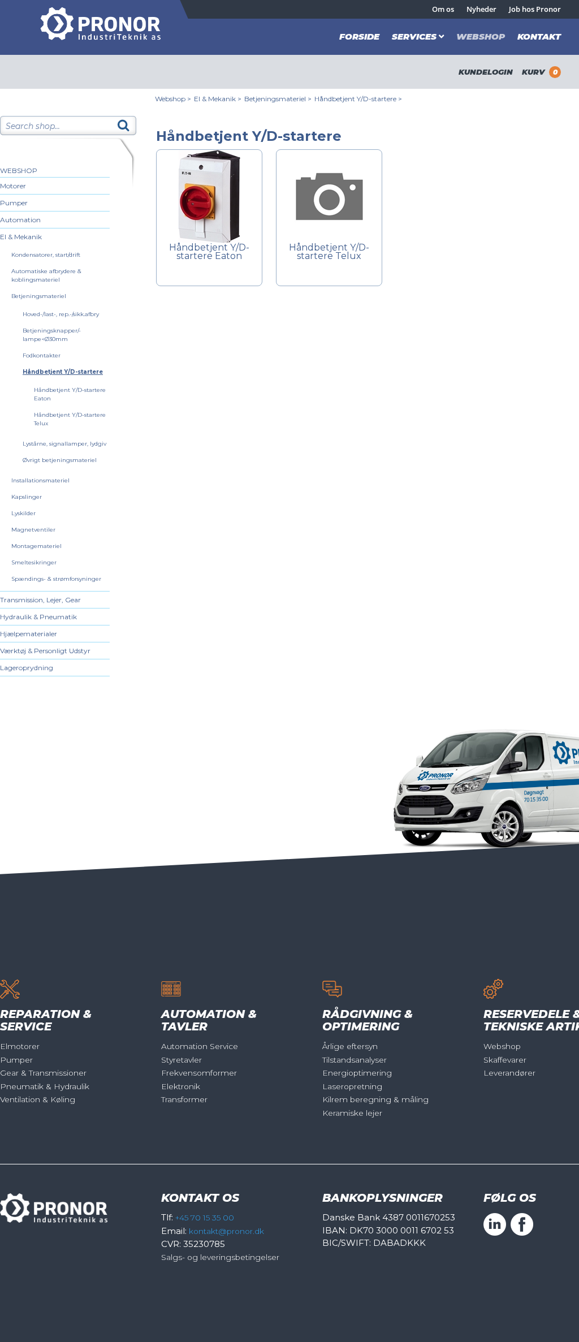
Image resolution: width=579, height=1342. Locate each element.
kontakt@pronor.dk (226, 1231)
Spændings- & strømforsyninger (56, 578)
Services (414, 36)
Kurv (540, 71)
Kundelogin (486, 71)
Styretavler (181, 1059)
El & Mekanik (21, 236)
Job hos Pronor (535, 9)
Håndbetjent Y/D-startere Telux (329, 252)
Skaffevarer (504, 1059)
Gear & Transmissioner (43, 1072)
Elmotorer (20, 1046)
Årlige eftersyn (350, 1046)
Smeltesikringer (34, 562)
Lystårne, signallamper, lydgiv (64, 443)
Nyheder (481, 9)
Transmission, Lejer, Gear (40, 600)
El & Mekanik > (217, 98)
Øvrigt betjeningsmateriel (60, 460)
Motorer (13, 186)
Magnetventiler (33, 529)
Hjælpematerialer (28, 633)
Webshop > (173, 98)
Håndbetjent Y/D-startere (63, 372)
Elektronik (180, 1086)
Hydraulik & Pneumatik (38, 616)
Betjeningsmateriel (38, 296)
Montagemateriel (36, 546)
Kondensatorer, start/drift (45, 254)
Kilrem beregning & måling (375, 1099)
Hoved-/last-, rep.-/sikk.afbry (61, 314)
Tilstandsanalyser (354, 1059)
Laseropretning (352, 1086)
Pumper (14, 203)
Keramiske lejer (352, 1112)
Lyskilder (23, 513)
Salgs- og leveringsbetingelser (220, 1257)
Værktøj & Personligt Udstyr (45, 650)
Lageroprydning (26, 667)
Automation (20, 219)
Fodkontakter (42, 355)
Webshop (480, 36)
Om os (443, 9)
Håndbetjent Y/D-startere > (358, 98)
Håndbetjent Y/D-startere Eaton (209, 252)
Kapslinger (26, 496)
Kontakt (539, 36)
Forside (359, 36)
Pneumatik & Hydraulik (44, 1086)
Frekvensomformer (199, 1072)
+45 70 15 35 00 (204, 1217)
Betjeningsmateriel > (278, 98)
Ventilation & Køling (37, 1099)
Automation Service (199, 1046)
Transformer (184, 1099)
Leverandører (509, 1072)
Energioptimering (357, 1072)
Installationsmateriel (40, 480)
